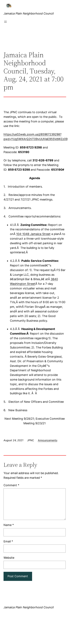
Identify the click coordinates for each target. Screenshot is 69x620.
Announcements (47, 440)
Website (9, 557)
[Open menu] (5, 22)
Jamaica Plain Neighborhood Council (29, 13)
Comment (11, 485)
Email (8, 541)
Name (9, 525)
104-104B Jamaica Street (33, 234)
